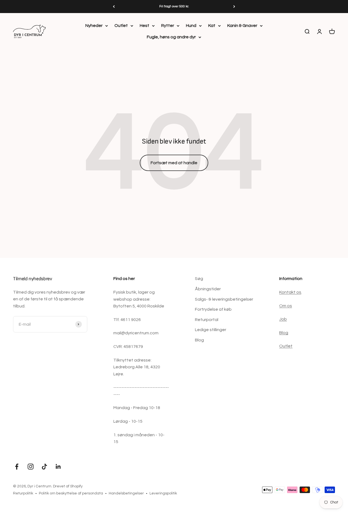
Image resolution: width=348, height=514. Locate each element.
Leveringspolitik (163, 493)
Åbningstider (208, 289)
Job (283, 319)
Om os (285, 306)
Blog (199, 340)
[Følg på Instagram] (30, 466)
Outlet (121, 25)
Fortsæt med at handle (174, 163)
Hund (191, 25)
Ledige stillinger (210, 330)
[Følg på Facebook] (16, 466)
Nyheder (93, 25)
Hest (144, 25)
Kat (211, 25)
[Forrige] (114, 6)
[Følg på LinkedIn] (58, 466)
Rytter (167, 25)
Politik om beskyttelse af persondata (71, 493)
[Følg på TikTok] (44, 466)
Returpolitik (23, 493)
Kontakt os (290, 292)
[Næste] (234, 6)
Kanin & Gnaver (242, 25)
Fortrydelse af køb (213, 309)
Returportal (206, 319)
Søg (199, 278)
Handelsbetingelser (126, 493)
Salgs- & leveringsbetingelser (224, 299)
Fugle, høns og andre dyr (171, 37)
